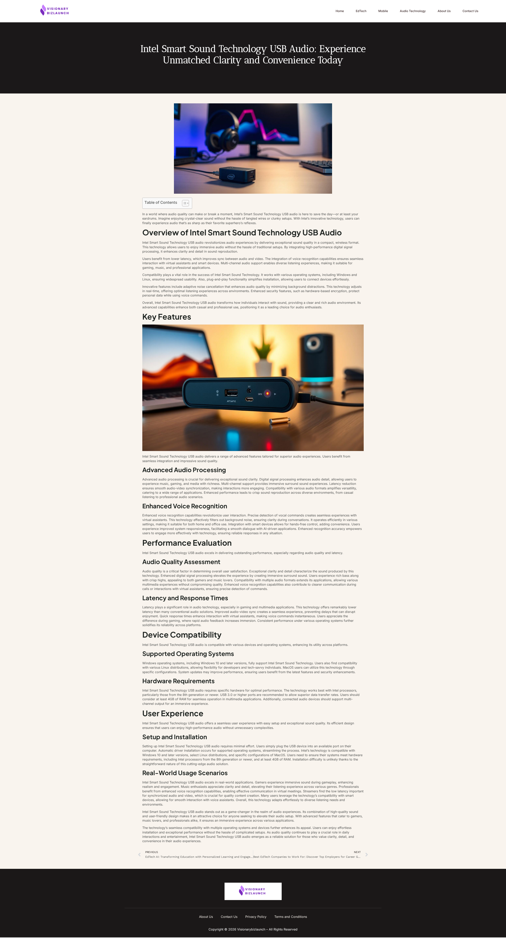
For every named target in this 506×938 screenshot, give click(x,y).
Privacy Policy (255, 917)
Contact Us (470, 11)
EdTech (361, 11)
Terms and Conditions (290, 917)
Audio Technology (413, 11)
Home (340, 11)
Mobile (383, 11)
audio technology (206, 607)
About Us (444, 11)
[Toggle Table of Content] (183, 203)
